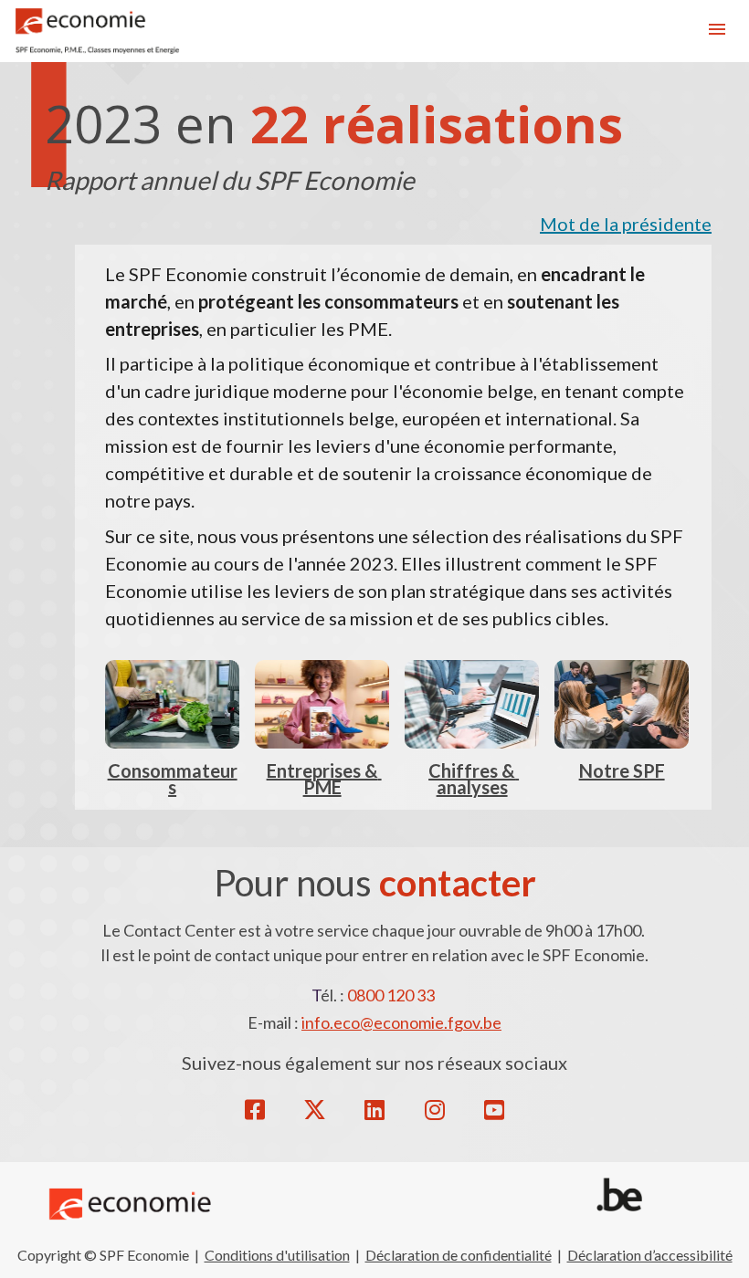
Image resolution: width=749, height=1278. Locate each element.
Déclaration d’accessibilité (650, 1254)
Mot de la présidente (626, 224)
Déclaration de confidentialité (458, 1254)
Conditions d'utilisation (277, 1254)
